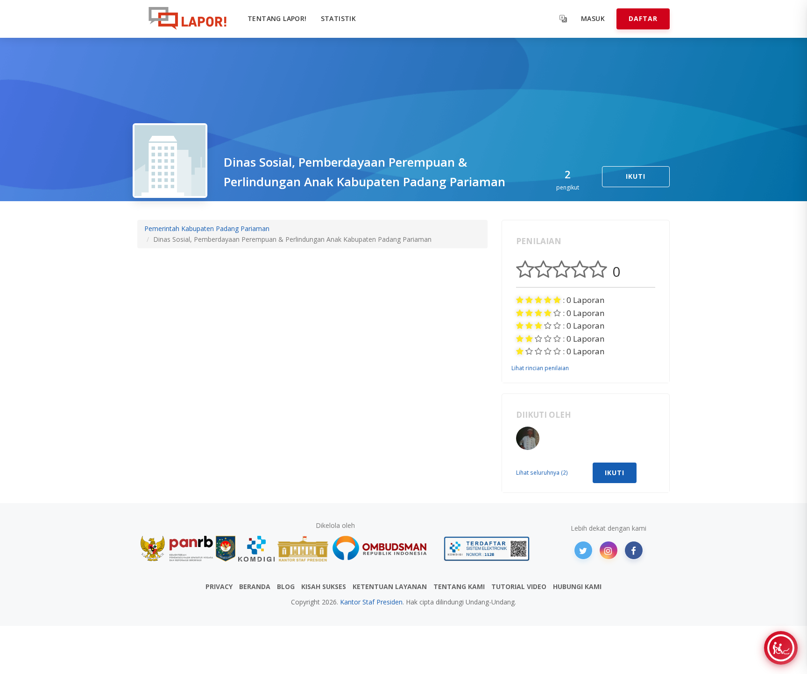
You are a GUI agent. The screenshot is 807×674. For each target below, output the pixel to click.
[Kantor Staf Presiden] (303, 548)
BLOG (286, 586)
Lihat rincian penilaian (540, 368)
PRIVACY (219, 586)
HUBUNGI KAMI (577, 586)
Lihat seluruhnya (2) (542, 472)
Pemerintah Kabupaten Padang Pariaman (206, 228)
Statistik (338, 18)
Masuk (593, 18)
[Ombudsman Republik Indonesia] (385, 548)
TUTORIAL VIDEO (518, 586)
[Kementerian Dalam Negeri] (225, 548)
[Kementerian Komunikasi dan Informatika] (256, 548)
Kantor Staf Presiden (371, 601)
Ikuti (635, 176)
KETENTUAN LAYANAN (390, 586)
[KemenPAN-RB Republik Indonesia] (176, 548)
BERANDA (254, 586)
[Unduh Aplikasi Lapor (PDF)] (486, 548)
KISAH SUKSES (323, 586)
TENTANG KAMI (459, 586)
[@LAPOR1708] (583, 550)
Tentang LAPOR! (277, 18)
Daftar (643, 18)
